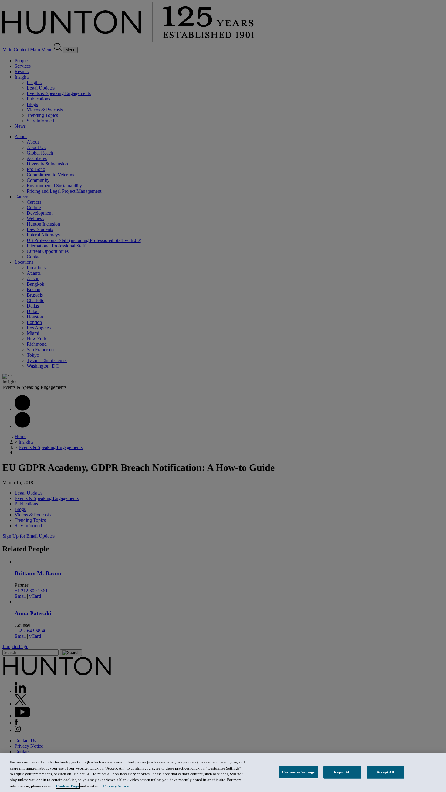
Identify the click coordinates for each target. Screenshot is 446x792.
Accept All (385, 772)
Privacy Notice (116, 786)
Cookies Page (67, 786)
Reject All (342, 772)
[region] (223, 772)
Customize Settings (298, 772)
